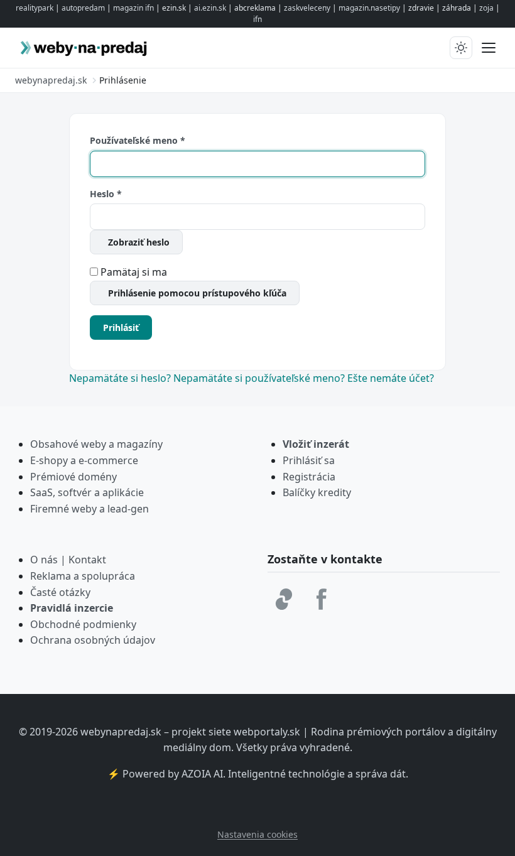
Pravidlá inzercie (71, 608)
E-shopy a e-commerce (84, 460)
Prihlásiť (121, 327)
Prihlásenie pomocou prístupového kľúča (197, 293)
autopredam (83, 8)
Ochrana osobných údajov (92, 640)
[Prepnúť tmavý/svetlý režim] (461, 47)
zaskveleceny (307, 8)
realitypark (34, 8)
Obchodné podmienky (83, 624)
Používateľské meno (137, 140)
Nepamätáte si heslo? (121, 378)
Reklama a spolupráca (82, 576)
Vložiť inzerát (316, 444)
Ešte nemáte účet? (390, 378)
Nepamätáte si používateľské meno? (260, 378)
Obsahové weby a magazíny (96, 444)
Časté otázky (60, 592)
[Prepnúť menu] (488, 47)
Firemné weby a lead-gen (89, 509)
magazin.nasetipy (369, 8)
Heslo (106, 194)
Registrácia (309, 477)
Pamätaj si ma (133, 272)
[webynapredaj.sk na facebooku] (321, 599)
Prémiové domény (73, 477)
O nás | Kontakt (68, 559)
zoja (486, 8)
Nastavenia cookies (257, 834)
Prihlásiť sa (309, 460)
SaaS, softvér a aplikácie (87, 492)
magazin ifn (133, 8)
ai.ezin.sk (210, 8)
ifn (257, 19)
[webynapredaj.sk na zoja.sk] (284, 599)
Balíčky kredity (317, 492)
